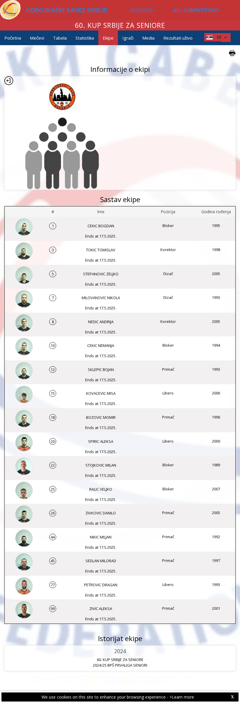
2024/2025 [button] (141, 10)
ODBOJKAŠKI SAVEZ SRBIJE (67, 10)
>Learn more (181, 697)
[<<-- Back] (8, 80)
